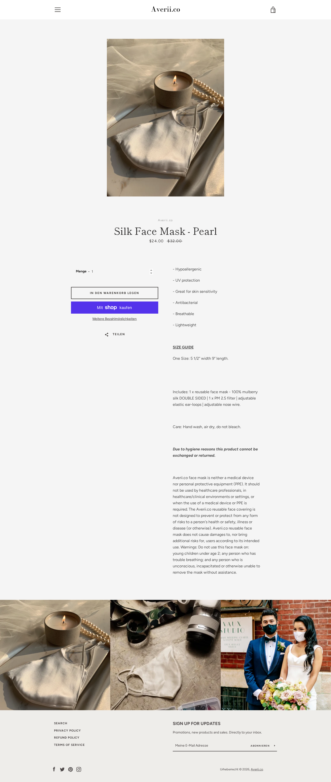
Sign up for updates (197, 723)
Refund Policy (66, 737)
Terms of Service (69, 745)
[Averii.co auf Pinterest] (70, 769)
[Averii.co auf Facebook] (54, 769)
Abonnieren (260, 745)
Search (60, 723)
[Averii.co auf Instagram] (78, 769)
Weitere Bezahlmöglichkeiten (114, 319)
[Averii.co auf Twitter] (62, 769)
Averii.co (257, 769)
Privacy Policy (67, 730)
